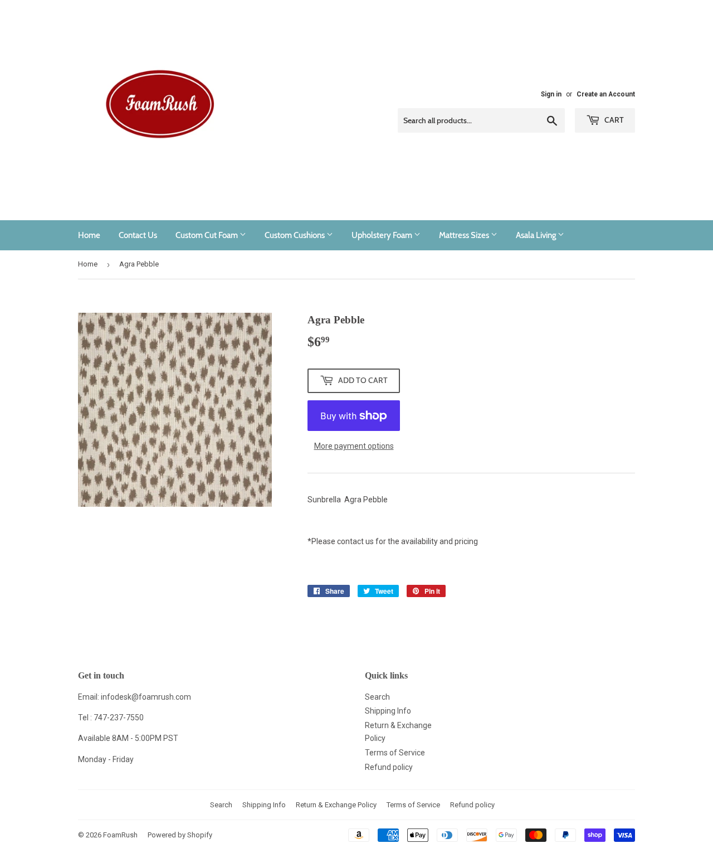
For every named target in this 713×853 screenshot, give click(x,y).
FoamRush (120, 835)
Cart (613, 120)
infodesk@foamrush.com (146, 696)
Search (377, 696)
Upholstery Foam (382, 235)
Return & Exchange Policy (336, 805)
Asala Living (537, 235)
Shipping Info (388, 710)
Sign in (551, 94)
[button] (471, 520)
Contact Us (138, 235)
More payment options (354, 446)
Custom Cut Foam (207, 235)
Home (89, 235)
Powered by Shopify (180, 835)
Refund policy (389, 767)
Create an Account (606, 94)
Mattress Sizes (465, 235)
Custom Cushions (295, 235)
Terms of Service (395, 752)
